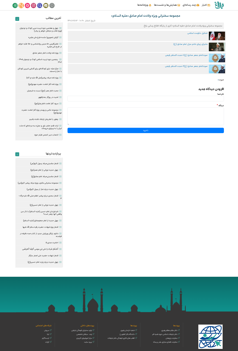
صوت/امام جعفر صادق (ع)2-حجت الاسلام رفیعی (186, 66)
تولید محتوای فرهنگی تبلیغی (81, 330)
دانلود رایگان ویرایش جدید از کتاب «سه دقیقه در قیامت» (41, 235)
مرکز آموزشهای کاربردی (84, 338)
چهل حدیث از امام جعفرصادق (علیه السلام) (40, 220)
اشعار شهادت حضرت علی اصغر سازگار (43, 255)
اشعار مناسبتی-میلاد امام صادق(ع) (44, 176)
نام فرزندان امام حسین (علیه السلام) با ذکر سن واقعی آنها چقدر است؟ (41, 213)
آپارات (29, 3)
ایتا (23, 3)
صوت (221, 80)
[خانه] (219, 5)
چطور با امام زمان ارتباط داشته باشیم (43, 119)
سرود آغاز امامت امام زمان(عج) (46, 103)
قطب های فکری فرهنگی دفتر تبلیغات (121, 338)
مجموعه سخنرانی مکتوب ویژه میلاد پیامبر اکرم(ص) (38, 183)
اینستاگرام (36, 3)
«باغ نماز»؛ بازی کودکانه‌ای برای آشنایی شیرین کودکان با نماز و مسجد (40, 70)
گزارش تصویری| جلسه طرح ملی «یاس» (43, 37)
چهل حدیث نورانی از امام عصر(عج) (44, 170)
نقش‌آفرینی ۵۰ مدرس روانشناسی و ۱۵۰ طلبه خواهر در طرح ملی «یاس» (40, 45)
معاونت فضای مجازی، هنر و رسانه (165, 342)
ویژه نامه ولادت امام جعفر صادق (45, 53)
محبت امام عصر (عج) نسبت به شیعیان (42, 90)
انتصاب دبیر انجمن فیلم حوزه (46, 134)
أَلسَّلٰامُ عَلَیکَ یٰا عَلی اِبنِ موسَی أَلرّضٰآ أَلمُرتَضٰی (40, 249)
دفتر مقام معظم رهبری (169, 330)
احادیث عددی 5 (52, 242)
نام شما (220, 94)
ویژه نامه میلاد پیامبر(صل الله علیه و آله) (42, 77)
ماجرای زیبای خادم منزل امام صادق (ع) (190, 44)
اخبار (204, 5)
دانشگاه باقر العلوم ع (127, 334)
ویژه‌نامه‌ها (142, 5)
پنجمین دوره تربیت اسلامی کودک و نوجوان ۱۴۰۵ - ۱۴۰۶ (40, 61)
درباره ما (54, 3)
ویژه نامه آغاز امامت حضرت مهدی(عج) (43, 84)
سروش (46, 330)
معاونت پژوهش (171, 338)
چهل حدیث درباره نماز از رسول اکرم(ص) (42, 189)
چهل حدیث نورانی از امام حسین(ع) (44, 205)
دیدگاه (221, 105)
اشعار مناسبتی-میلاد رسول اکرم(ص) (44, 163)
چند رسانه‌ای (189, 5)
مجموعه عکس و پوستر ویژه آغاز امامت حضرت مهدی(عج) (42, 111)
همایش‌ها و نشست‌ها (165, 5)
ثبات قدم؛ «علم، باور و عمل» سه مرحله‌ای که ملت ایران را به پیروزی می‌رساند (40, 127)
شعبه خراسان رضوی (128, 330)
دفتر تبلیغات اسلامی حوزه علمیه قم (164, 334)
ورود (17, 3)
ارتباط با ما (48, 3)
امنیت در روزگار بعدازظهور (48, 97)
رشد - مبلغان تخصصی (84, 334)
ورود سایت (88, 342)
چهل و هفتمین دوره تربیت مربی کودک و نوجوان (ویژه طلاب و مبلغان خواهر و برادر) (41, 29)
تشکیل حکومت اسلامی (197, 33)
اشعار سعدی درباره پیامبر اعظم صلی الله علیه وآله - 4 (40, 197)
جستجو (42, 3)
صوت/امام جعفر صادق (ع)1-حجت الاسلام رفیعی (186, 55)
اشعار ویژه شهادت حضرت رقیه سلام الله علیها (40, 227)
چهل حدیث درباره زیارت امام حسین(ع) (43, 262)
